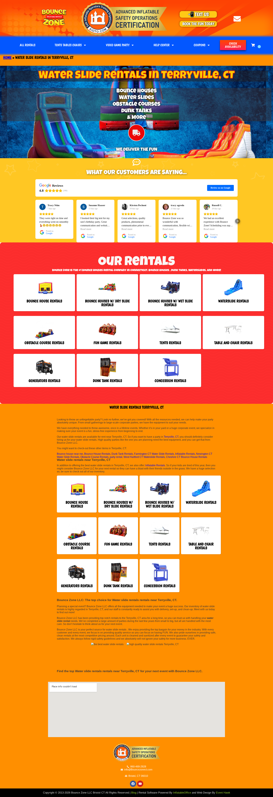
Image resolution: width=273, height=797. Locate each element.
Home (7, 57)
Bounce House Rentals (97, 453)
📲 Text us (198, 14)
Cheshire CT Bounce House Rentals (186, 457)
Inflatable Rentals (185, 453)
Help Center (162, 45)
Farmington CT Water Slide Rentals (154, 453)
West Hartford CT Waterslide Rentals (144, 457)
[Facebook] (133, 784)
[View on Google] (42, 207)
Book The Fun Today (198, 23)
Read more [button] (85, 229)
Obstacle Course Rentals (94, 457)
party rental (116, 457)
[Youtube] (140, 784)
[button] (35, 221)
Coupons (199, 45)
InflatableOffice (182, 792)
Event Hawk (223, 792)
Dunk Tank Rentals (122, 453)
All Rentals (27, 45)
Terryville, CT (171, 436)
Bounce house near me (70, 453)
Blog (133, 792)
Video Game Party (117, 45)
